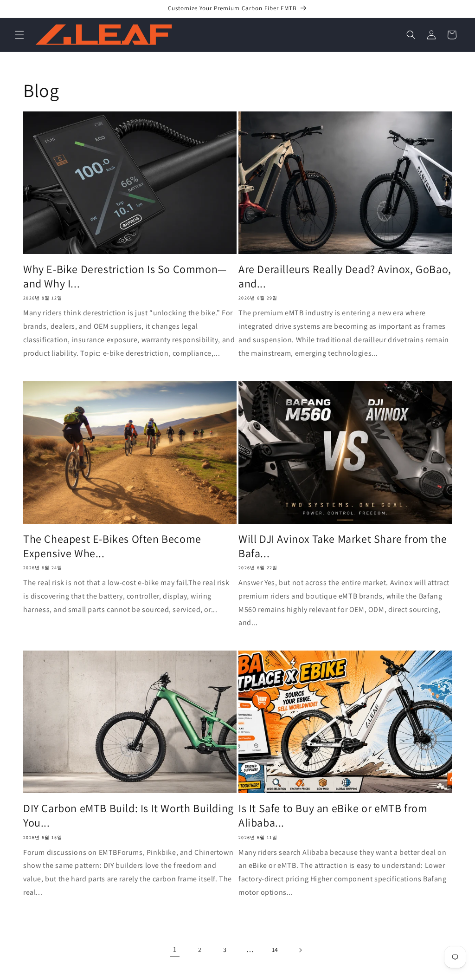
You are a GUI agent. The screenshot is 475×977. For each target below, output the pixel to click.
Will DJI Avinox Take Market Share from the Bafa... (342, 546)
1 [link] (175, 949)
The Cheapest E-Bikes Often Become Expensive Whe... (112, 546)
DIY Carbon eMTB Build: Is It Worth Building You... (128, 815)
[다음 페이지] (300, 950)
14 (275, 949)
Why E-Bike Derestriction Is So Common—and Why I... (125, 276)
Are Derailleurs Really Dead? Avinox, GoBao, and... (344, 276)
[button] (19, 35)
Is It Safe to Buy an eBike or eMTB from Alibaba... (332, 815)
